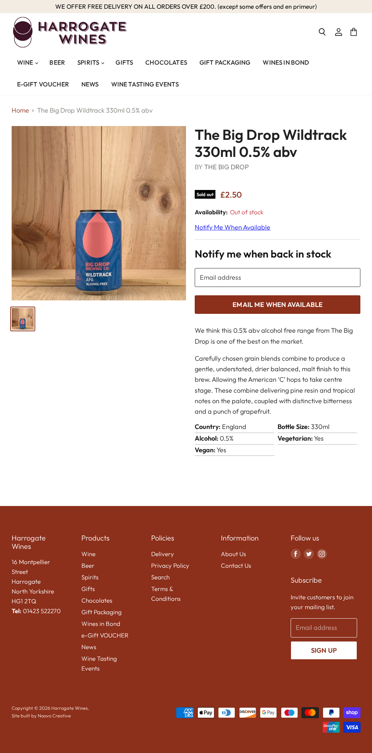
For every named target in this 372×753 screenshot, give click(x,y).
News (90, 84)
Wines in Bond (286, 62)
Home (20, 110)
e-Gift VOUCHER (43, 84)
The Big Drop (226, 167)
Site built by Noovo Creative (41, 715)
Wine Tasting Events (145, 84)
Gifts (124, 62)
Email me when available (277, 304)
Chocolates (166, 62)
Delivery (162, 554)
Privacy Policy (170, 565)
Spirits (88, 62)
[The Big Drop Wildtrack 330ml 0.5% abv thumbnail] (23, 319)
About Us (233, 554)
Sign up (324, 650)
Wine (26, 62)
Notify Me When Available (232, 227)
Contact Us (236, 565)
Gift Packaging (224, 62)
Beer (57, 62)
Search (160, 577)
